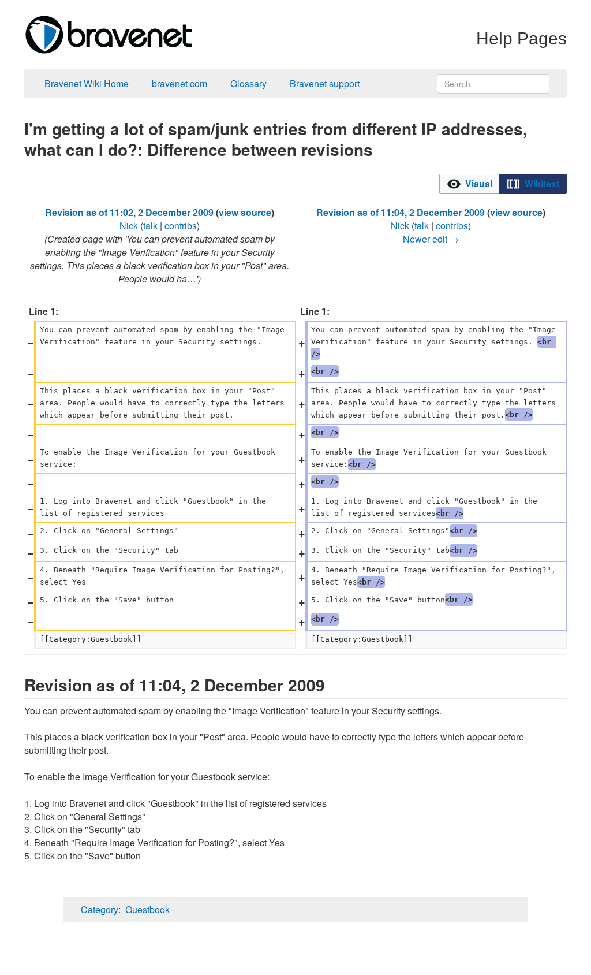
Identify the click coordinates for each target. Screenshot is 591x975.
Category (99, 909)
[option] (469, 183)
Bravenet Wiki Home (86, 83)
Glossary (248, 83)
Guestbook (147, 909)
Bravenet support (325, 83)
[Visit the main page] (108, 33)
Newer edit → (431, 238)
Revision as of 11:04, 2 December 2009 (400, 212)
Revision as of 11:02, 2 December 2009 (129, 212)
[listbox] (503, 184)
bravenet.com (179, 83)
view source (245, 212)
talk (150, 225)
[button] (469, 184)
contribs (180, 225)
